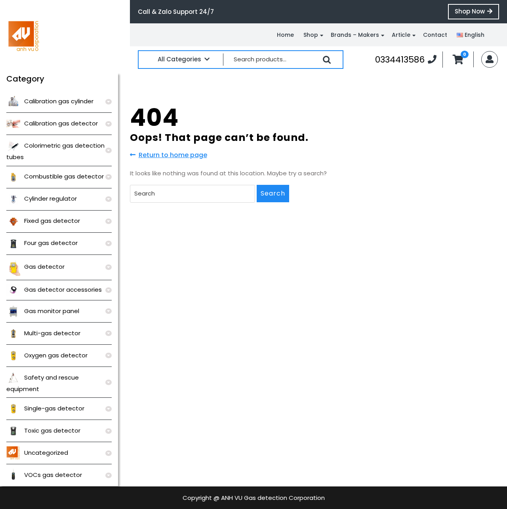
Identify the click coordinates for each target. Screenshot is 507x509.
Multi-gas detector (52, 333)
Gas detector (44, 266)
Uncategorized (46, 452)
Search (327, 59)
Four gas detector (51, 243)
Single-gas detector (54, 408)
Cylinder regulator (50, 198)
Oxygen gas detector (56, 355)
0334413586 (405, 59)
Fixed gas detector (52, 221)
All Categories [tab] (179, 59)
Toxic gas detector (52, 430)
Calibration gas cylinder (58, 101)
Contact (435, 35)
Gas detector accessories (63, 289)
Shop (310, 35)
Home (285, 35)
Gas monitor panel (51, 311)
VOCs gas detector (53, 475)
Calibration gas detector (61, 123)
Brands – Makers (355, 35)
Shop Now (477, 13)
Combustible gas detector (64, 176)
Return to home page (173, 155)
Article (401, 35)
